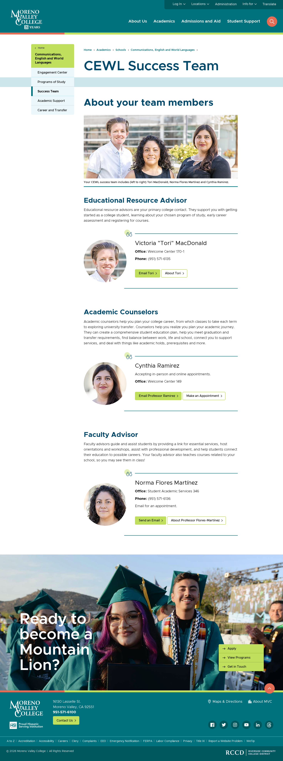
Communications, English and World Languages (49, 58)
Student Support (243, 21)
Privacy (187, 741)
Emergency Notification (124, 741)
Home (41, 48)
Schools (121, 50)
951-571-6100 (64, 712)
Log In (177, 4)
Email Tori (146, 273)
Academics (164, 21)
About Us (137, 21)
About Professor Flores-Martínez (195, 520)
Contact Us (65, 720)
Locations (198, 4)
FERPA (147, 741)
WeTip (250, 741)
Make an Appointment (202, 395)
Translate (269, 4)
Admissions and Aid (201, 21)
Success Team (48, 91)
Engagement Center (52, 72)
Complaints (89, 741)
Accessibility (46, 741)
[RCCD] (250, 752)
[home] (26, 714)
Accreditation (26, 741)
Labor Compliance (167, 741)
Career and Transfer (52, 110)
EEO (103, 741)
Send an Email (149, 520)
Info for (248, 4)
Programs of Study (51, 82)
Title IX (200, 741)
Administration (226, 4)
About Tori (173, 273)
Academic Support (51, 100)
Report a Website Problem (225, 741)
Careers (63, 741)
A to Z (10, 741)
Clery (75, 741)
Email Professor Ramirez (157, 395)
